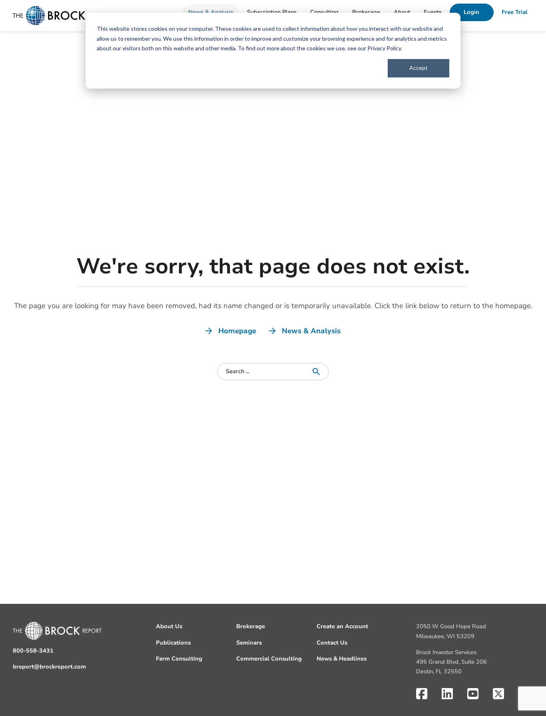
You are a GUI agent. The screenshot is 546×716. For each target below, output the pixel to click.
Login (471, 12)
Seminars (249, 643)
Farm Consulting (179, 659)
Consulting (324, 12)
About (402, 12)
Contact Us (332, 643)
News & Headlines (342, 659)
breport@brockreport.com (49, 667)
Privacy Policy (384, 48)
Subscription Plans (272, 12)
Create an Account (342, 626)
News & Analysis (210, 12)
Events (433, 12)
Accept (418, 67)
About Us (169, 626)
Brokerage (366, 12)
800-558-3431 (33, 651)
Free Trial (515, 12)
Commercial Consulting (269, 659)
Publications (173, 643)
